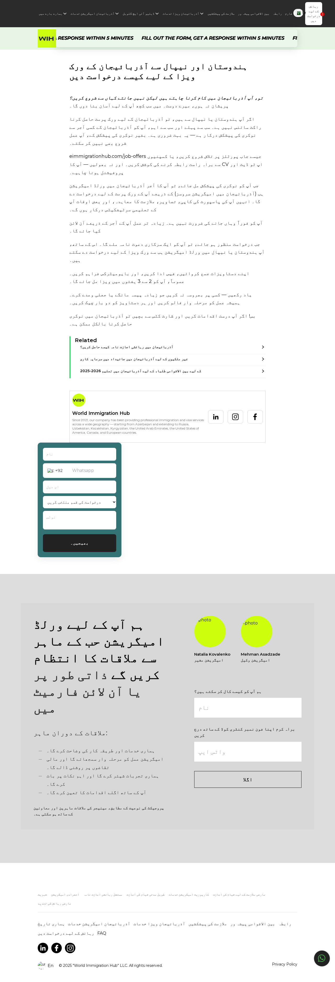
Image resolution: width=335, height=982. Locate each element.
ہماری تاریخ (51, 923)
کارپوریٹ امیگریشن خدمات (189, 894)
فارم (288, 13)
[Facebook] (255, 416)
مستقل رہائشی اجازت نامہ (102, 894)
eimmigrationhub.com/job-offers (108, 156)
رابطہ (277, 13)
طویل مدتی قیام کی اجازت (146, 894)
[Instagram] (235, 416)
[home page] (47, 38)
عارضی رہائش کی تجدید (54, 903)
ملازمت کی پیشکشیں (221, 13)
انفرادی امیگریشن (65, 894)
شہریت (42, 894)
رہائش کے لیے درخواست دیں (313, 13)
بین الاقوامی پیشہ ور (254, 13)
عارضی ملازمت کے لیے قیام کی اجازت (239, 894)
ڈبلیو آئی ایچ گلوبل (138, 13)
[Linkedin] (216, 416)
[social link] (43, 948)
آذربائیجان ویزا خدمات (181, 13)
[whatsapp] (322, 958)
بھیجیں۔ (79, 542)
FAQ (101, 933)
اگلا (248, 779)
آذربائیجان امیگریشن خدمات (92, 13)
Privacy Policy (284, 964)
